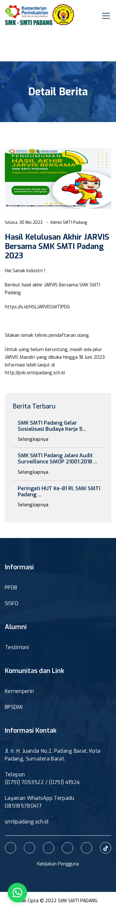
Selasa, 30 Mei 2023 (24, 222)
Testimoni (17, 647)
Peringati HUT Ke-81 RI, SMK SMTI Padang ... (59, 491)
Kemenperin (19, 691)
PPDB (11, 587)
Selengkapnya (34, 439)
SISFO (12, 603)
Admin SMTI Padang (68, 222)
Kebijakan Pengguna (58, 864)
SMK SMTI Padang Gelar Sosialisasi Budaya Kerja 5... (52, 426)
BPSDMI (14, 707)
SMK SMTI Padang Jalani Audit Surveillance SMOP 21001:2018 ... (57, 458)
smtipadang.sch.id (26, 821)
